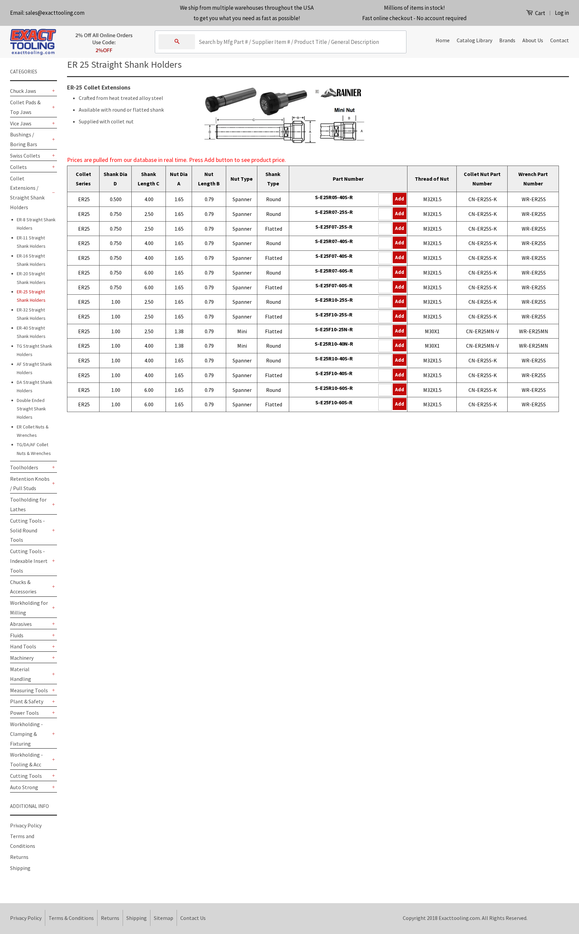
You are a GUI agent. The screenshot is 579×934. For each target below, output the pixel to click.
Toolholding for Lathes (28, 504)
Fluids (16, 635)
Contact (559, 40)
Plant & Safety (26, 701)
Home (443, 40)
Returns (19, 857)
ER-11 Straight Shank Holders (31, 242)
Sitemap (163, 918)
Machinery (22, 657)
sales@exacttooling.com (54, 12)
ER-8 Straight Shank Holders (36, 224)
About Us (532, 40)
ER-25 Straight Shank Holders (31, 296)
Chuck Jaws (23, 90)
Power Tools (24, 712)
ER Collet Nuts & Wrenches (33, 431)
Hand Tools (23, 646)
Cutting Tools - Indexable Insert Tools (29, 561)
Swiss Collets (25, 155)
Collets (18, 167)
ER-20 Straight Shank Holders (31, 278)
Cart (539, 13)
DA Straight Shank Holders (34, 386)
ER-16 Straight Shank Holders (31, 260)
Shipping (20, 868)
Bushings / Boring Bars (23, 139)
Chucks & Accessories (23, 587)
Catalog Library (474, 40)
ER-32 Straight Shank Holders (31, 314)
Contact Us (193, 918)
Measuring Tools (29, 690)
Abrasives (21, 624)
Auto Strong (24, 787)
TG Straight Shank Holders (34, 350)
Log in (562, 12)
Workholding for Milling (29, 607)
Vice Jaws (20, 123)
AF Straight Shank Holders (34, 368)
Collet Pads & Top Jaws (25, 107)
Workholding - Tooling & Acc (26, 759)
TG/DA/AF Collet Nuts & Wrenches (34, 449)
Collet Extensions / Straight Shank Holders (27, 193)
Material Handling (20, 674)
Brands (507, 40)
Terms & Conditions (71, 918)
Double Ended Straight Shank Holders (31, 408)
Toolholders (24, 467)
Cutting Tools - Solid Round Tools (27, 530)
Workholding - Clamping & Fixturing (26, 734)
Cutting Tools (26, 775)
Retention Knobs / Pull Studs (30, 483)
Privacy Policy (26, 825)
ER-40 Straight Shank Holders (31, 332)
